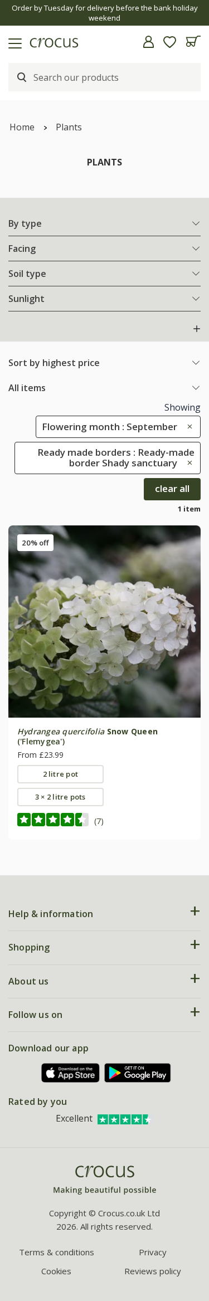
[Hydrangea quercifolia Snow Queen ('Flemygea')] (104, 621)
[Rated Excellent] (125, 1118)
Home (22, 127)
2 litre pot (61, 774)
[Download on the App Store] (71, 1073)
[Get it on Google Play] (138, 1073)
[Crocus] (105, 1180)
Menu (13, 42)
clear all (172, 488)
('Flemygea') (87, 736)
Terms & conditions (56, 1252)
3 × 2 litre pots (60, 797)
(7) (99, 821)
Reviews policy (152, 1270)
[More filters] (196, 329)
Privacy (153, 1252)
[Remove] (187, 426)
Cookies (56, 1270)
